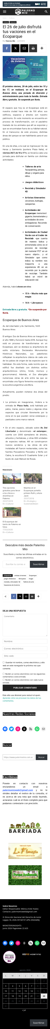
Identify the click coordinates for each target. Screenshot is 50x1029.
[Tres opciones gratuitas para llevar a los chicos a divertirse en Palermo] (12, 478)
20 (26, 996)
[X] (15, 48)
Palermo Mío (10, 41)
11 (13, 991)
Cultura (12, 18)
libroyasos (22, 579)
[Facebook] (7, 48)
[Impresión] (33, 48)
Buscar (41, 757)
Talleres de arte (28, 582)
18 (13, 996)
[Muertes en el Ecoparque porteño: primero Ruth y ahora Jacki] (33, 478)
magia (31, 579)
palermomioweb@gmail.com (18, 790)
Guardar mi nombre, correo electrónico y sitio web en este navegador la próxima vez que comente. (24, 665)
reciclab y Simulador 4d (12, 582)
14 (32, 991)
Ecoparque (33, 575)
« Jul (24, 1010)
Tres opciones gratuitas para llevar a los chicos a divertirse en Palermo (11, 493)
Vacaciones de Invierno (12, 585)
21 (32, 996)
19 (19, 996)
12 (19, 991)
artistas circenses (20, 575)
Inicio (5, 18)
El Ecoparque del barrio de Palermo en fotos (12, 524)
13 (26, 991)
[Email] (24, 48)
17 (6, 996)
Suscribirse (38, 564)
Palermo (13, 22)
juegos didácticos (10, 579)
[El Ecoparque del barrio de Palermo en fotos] (12, 512)
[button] (4, 11)
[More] (42, 48)
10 (6, 991)
